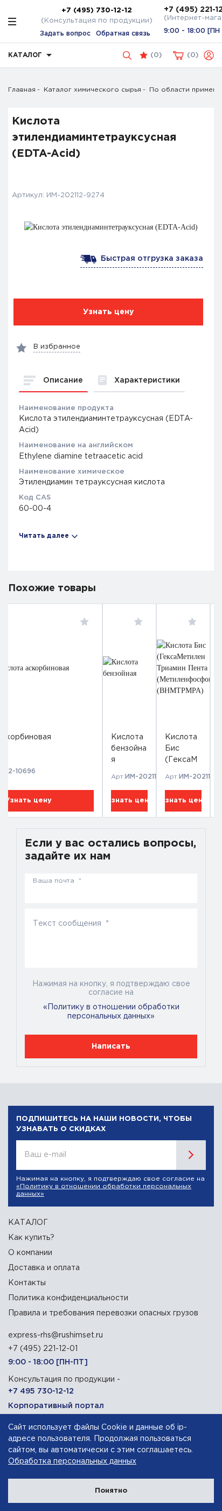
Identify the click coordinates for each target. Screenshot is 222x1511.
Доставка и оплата (44, 1268)
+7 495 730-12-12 (41, 1391)
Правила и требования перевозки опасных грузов (103, 1313)
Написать (111, 1046)
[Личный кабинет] (209, 55)
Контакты (27, 1283)
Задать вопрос (65, 34)
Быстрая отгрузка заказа (149, 258)
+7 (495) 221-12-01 (43, 1349)
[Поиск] (127, 55)
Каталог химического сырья (92, 90)
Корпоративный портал (56, 1406)
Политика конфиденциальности (68, 1298)
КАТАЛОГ (28, 1222)
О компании (30, 1253)
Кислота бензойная (129, 748)
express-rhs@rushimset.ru (55, 1335)
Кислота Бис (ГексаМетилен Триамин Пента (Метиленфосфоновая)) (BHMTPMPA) (183, 750)
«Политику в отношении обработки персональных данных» (111, 1012)
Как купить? (31, 1238)
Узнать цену (129, 800)
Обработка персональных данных (72, 1461)
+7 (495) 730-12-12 (96, 10)
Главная (22, 90)
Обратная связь (123, 34)
